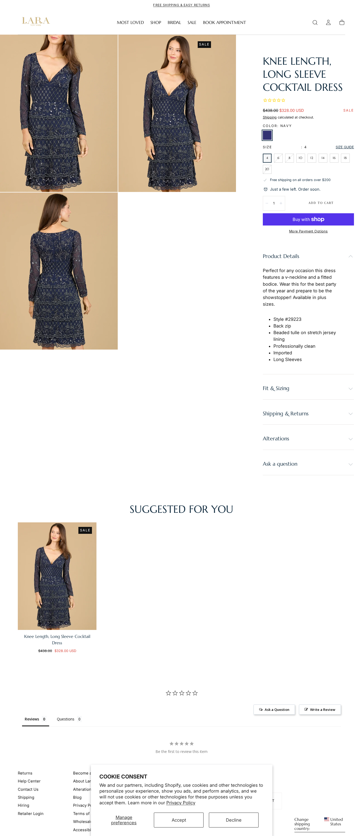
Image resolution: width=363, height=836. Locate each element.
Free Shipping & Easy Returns (181, 5)
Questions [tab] (65, 719)
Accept (179, 820)
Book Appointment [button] (224, 22)
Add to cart (321, 203)
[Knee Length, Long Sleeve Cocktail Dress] (57, 576)
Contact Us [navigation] (28, 789)
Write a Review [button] (322, 709)
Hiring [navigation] (23, 805)
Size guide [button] (345, 147)
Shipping (270, 117)
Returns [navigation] (25, 773)
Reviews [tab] (32, 719)
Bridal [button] (174, 22)
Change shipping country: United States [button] (318, 824)
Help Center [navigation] (29, 781)
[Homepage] (35, 22)
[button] (315, 22)
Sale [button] (192, 22)
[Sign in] (328, 22)
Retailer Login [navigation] (31, 813)
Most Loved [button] (130, 22)
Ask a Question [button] (277, 709)
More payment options (308, 231)
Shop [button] (155, 22)
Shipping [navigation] (26, 797)
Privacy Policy (180, 802)
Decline (234, 820)
